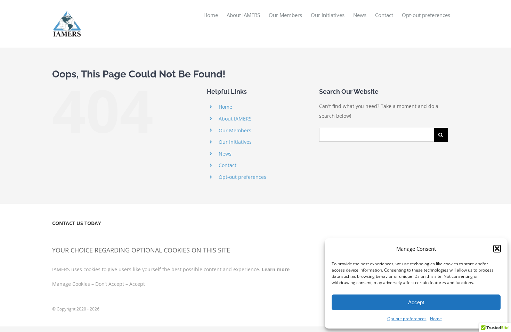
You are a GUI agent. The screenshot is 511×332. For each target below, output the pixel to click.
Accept (416, 302)
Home (436, 319)
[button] (497, 248)
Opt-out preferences (407, 319)
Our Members (235, 130)
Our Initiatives (235, 142)
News (225, 153)
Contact (227, 165)
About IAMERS (235, 118)
